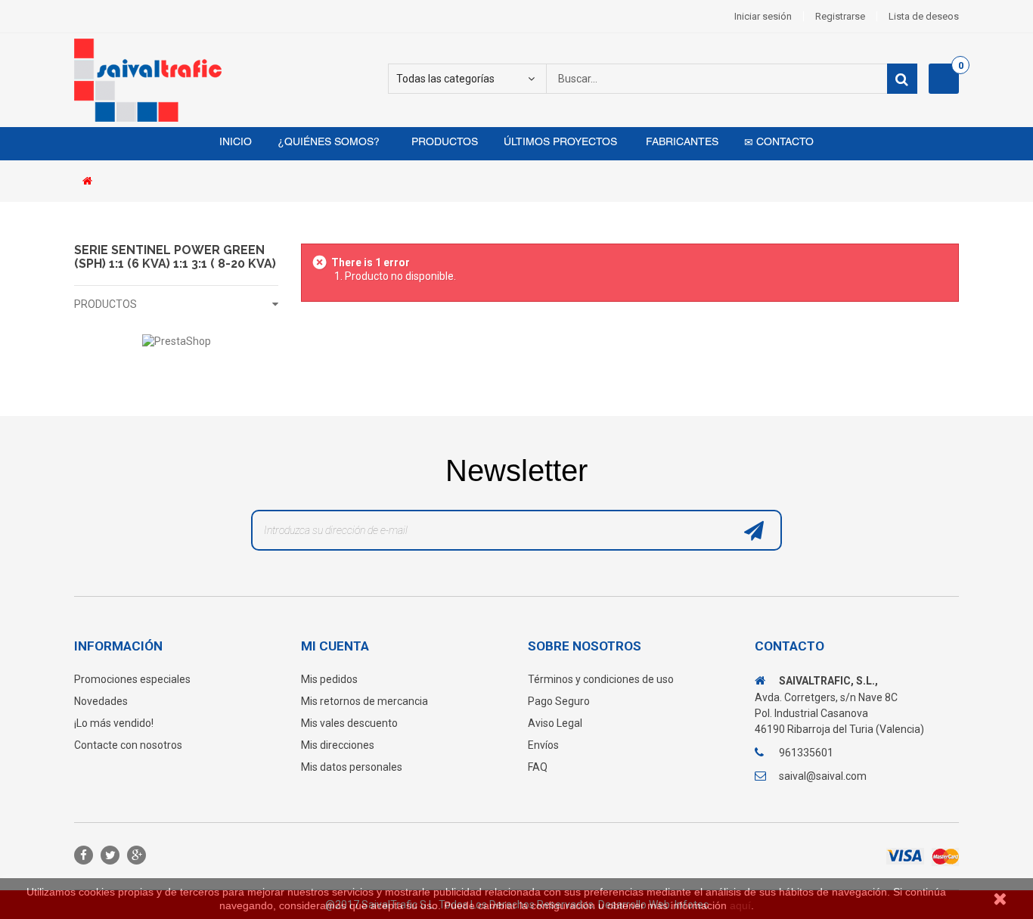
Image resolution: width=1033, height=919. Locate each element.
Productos (443, 142)
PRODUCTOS (105, 304)
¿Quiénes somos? (329, 142)
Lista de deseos (924, 16)
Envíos (543, 745)
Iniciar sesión (763, 16)
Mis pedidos (329, 679)
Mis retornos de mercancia (364, 701)
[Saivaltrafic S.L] (214, 80)
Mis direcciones (337, 745)
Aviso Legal (555, 723)
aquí (740, 905)
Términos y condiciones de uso (601, 679)
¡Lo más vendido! (114, 723)
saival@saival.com (823, 776)
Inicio (235, 142)
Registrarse (840, 16)
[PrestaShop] (176, 341)
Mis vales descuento (349, 723)
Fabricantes (680, 142)
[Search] (902, 79)
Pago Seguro (559, 701)
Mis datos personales (351, 767)
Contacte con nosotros (128, 745)
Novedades (101, 701)
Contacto (783, 142)
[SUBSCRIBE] (753, 534)
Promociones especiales (132, 679)
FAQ (538, 767)
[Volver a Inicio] (91, 181)
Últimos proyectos (560, 142)
